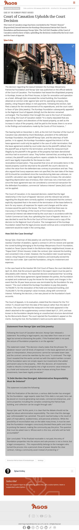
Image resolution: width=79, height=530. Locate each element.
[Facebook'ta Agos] (29, 516)
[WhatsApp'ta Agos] (46, 516)
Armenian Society (12, 8)
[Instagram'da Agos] (33, 516)
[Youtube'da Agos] (42, 516)
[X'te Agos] (37, 516)
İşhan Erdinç (19, 471)
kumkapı (40, 460)
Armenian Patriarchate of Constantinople (20, 460)
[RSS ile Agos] (50, 516)
